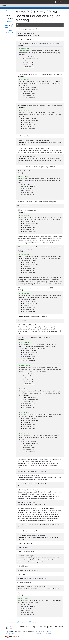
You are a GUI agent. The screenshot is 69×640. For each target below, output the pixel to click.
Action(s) (10, 26)
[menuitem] (56, 2)
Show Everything (9, 23)
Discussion (10, 28)
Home (4, 5)
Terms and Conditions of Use (45, 634)
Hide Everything (9, 31)
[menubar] (34, 2)
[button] (56, 2)
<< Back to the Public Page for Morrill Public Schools (22, 622)
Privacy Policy (9, 634)
